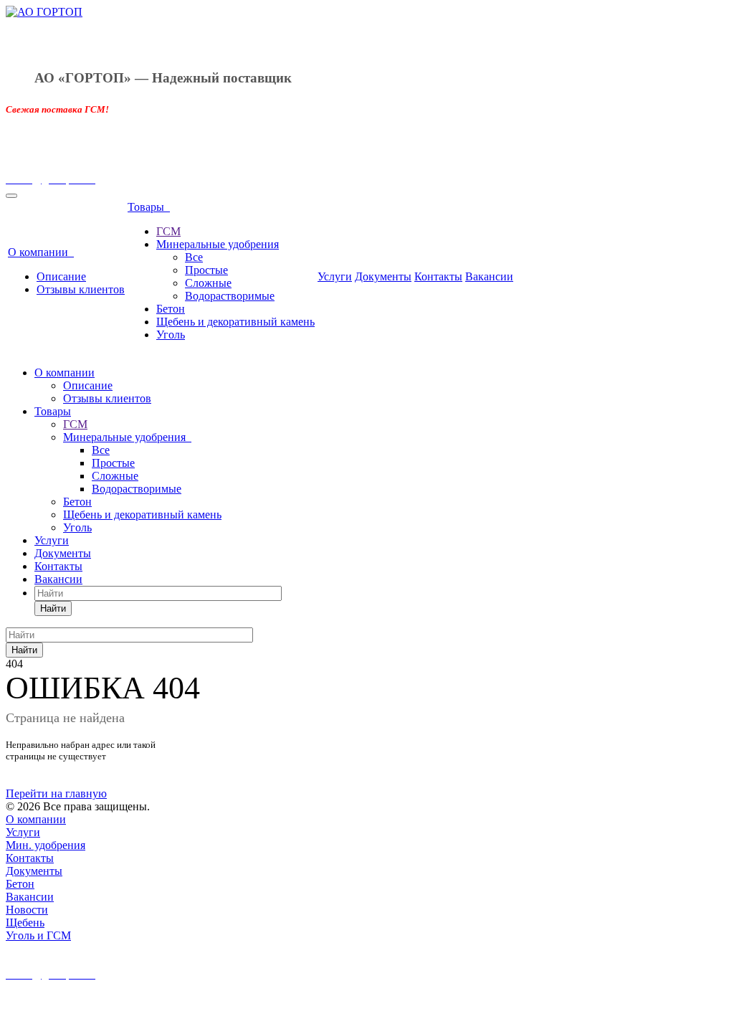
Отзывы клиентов (81, 289)
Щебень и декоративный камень (235, 322)
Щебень (25, 922)
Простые (206, 270)
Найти (53, 608)
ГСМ (168, 231)
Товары (149, 207)
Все (194, 257)
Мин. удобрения (45, 845)
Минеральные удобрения (217, 244)
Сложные (208, 283)
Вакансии (489, 276)
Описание (61, 276)
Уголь (170, 334)
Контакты (438, 276)
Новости (27, 910)
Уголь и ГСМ (38, 935)
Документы (383, 276)
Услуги (335, 276)
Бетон (170, 309)
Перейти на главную (56, 793)
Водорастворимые (230, 296)
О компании (41, 252)
